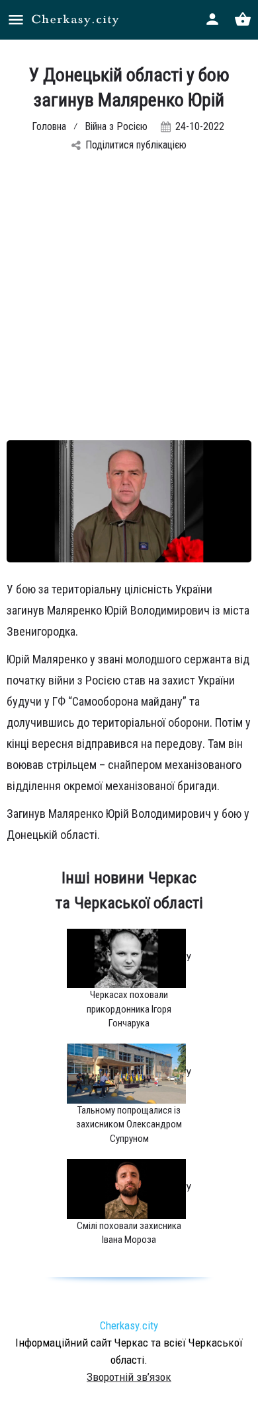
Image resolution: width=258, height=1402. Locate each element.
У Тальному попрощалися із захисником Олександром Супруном (133, 1106)
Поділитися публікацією (136, 145)
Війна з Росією (116, 126)
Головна (49, 126)
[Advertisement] (129, 305)
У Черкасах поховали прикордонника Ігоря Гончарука (139, 990)
